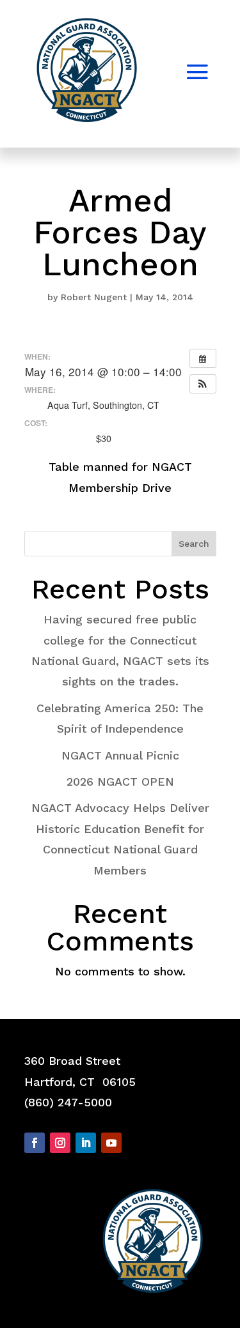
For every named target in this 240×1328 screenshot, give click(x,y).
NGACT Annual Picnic (120, 755)
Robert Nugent (94, 297)
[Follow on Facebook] (34, 1143)
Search (194, 543)
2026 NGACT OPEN (120, 781)
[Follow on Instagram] (60, 1143)
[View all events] (202, 358)
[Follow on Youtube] (111, 1143)
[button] (203, 384)
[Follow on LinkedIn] (86, 1143)
